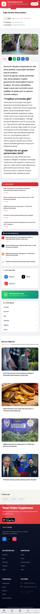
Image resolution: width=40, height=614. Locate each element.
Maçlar (23, 566)
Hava (22, 558)
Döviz (22, 555)
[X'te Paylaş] (10, 59)
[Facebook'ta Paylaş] (23, 59)
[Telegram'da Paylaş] (18, 59)
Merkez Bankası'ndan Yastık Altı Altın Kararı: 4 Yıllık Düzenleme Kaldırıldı (19, 198)
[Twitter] (9, 539)
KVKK (4, 594)
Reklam (4, 591)
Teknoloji (6, 320)
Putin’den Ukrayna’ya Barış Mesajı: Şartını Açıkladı (18, 215)
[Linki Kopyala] (27, 59)
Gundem (6, 307)
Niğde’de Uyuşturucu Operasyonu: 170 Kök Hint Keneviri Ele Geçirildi (18, 207)
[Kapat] (38, 2)
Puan (22, 569)
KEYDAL (31, 591)
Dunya (5, 329)
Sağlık (4, 569)
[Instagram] (14, 539)
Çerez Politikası (7, 598)
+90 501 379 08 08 (29, 583)
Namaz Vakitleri (25, 562)
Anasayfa (5, 8)
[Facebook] (4, 539)
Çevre (13, 8)
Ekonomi (6, 311)
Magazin (6, 325)
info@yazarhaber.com (30, 587)
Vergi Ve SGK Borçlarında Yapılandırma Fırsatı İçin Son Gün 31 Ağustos (19, 223)
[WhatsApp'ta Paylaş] (14, 59)
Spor (5, 316)
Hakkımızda (5, 583)
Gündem (5, 555)
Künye (4, 587)
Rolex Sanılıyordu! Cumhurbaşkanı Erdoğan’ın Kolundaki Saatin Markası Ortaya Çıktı (17, 189)
